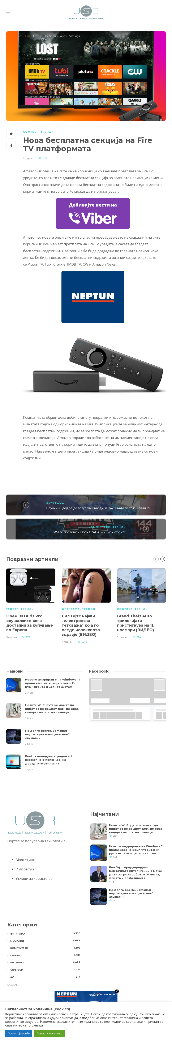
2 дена (29, 743)
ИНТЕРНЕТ (45, 962)
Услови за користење (34, 878)
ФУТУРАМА (55, 503)
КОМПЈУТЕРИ (100, 527)
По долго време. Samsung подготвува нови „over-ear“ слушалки (131, 893)
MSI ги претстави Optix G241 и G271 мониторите (89, 532)
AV (45, 977)
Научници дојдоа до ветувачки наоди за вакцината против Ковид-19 (98, 508)
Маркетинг (25, 859)
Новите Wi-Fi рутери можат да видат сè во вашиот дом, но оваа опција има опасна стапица (136, 828)
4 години (67, 641)
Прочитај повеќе (19, 1033)
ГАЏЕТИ (12, 609)
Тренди (47, 131)
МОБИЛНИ (45, 940)
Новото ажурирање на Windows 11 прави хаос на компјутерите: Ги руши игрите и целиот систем (136, 850)
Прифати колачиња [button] (49, 1033)
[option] (31, 603)
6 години (28, 158)
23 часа (29, 692)
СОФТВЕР (31, 131)
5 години (11, 637)
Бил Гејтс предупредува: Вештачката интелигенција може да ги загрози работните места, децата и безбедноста (135, 873)
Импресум (25, 869)
